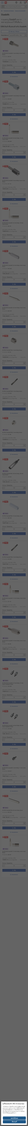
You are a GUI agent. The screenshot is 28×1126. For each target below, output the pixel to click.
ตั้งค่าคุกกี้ (14, 1121)
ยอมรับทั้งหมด (14, 1118)
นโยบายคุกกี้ (10, 1112)
